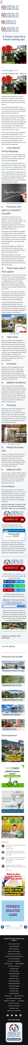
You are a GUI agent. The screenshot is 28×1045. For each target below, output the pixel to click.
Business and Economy (14, 951)
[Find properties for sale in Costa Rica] (14, 625)
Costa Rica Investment (14, 966)
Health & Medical (19, 963)
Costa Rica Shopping (14, 986)
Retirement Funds (14, 1008)
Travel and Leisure (14, 991)
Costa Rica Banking (14, 946)
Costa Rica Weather (14, 993)
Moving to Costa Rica (9, 1000)
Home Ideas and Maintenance (14, 998)
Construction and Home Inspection (14, 956)
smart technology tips (20, 492)
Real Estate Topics (14, 978)
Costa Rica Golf (8, 963)
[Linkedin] (20, 1015)
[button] (9, 581)
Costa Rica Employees (14, 958)
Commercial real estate (14, 944)
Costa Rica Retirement (14, 983)
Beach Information (14, 949)
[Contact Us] (14, 565)
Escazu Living (8, 996)
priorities (13, 410)
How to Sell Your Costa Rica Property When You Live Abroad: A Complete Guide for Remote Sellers (16, 859)
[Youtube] (16, 1015)
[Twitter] (12, 1015)
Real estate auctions (14, 1003)
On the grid (21, 1000)
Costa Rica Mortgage (14, 973)
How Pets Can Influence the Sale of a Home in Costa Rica (16, 845)
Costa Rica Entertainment (14, 961)
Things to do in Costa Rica (14, 1010)
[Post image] (3, 845)
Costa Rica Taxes (13, 988)
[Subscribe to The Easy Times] (14, 603)
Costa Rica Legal (14, 968)
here (24, 169)
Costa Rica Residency (14, 981)
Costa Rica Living (14, 971)
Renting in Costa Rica (14, 1005)
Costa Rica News (14, 976)
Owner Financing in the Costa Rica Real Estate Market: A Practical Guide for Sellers (15, 852)
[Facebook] (8, 1015)
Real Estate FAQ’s (18, 996)
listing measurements (7, 167)
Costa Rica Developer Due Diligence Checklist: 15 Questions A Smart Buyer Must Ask (16, 867)
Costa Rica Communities (14, 954)
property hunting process (18, 136)
